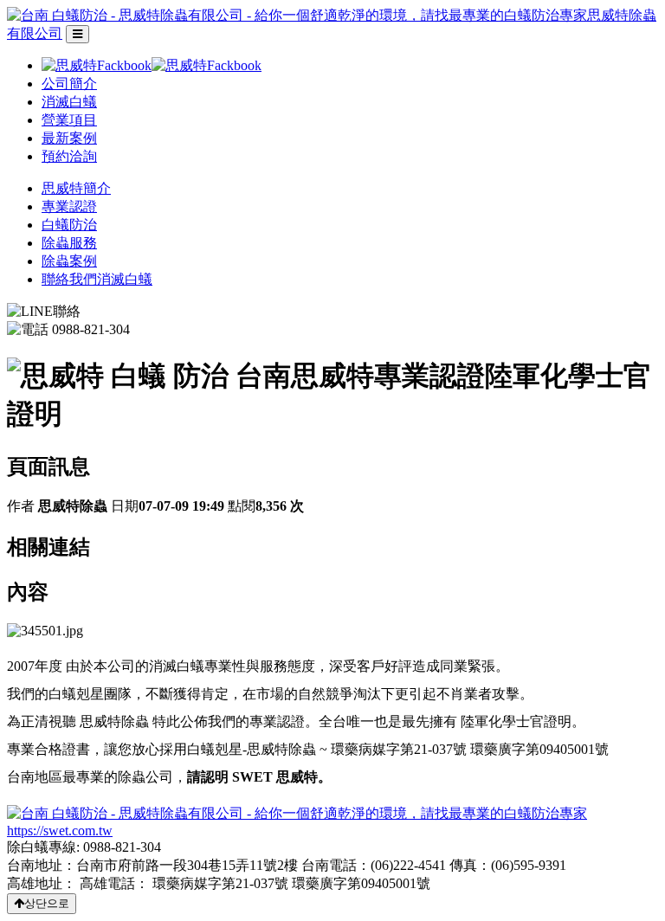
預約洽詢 (69, 156)
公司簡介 (69, 83)
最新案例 (69, 138)
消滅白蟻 (69, 101)
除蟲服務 (69, 242)
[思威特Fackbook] (151, 65)
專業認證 (69, 206)
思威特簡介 (76, 188)
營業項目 (69, 120)
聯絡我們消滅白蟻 (97, 279)
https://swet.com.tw (60, 830)
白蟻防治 (69, 224)
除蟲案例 (69, 261)
